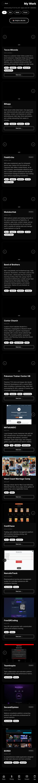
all (4, 12)
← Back (6, 3)
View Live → (19, 75)
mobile (17, 12)
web (10, 12)
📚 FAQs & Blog (19, 20)
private (25, 12)
